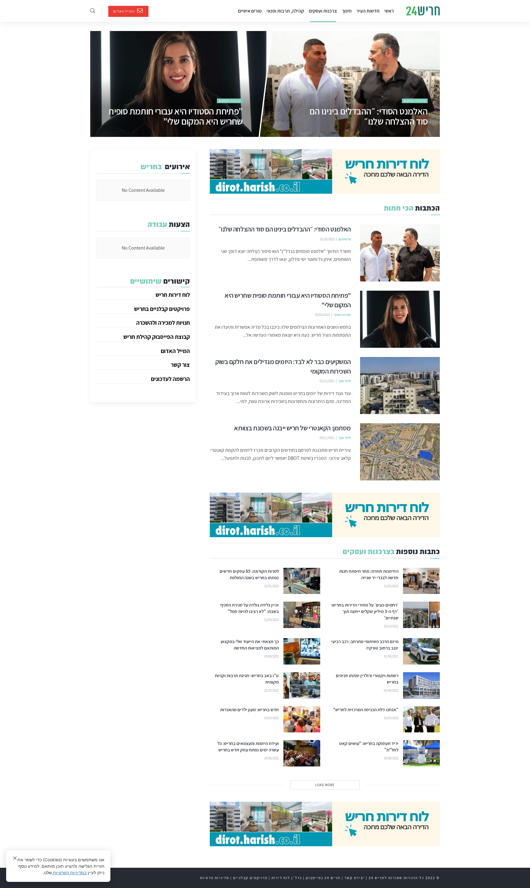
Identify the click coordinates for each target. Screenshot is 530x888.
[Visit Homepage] (423, 11)
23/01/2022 (271, 586)
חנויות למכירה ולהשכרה (163, 322)
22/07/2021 (271, 690)
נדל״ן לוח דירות (286, 877)
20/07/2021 (391, 718)
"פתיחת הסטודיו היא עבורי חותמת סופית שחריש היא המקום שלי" (175, 116)
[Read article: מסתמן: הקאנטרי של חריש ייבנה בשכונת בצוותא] (400, 451)
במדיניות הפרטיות (69, 872)
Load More (325, 785)
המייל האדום (124, 11)
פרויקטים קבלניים (250, 877)
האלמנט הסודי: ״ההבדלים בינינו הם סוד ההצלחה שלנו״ (368, 116)
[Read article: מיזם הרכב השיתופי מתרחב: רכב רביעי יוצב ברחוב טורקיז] (421, 651)
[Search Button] (92, 11)
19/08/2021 (271, 656)
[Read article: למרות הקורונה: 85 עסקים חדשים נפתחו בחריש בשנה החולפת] (301, 581)
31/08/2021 (391, 656)
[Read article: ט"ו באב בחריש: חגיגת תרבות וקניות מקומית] (301, 685)
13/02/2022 (391, 586)
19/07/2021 (271, 718)
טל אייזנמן (345, 239)
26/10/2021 (391, 626)
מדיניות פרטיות (214, 877)
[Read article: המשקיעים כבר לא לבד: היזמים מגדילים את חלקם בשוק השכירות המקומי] (400, 385)
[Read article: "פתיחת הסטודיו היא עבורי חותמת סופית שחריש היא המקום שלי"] (400, 319)
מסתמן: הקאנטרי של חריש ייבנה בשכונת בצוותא (292, 428)
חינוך (346, 11)
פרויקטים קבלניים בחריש (162, 308)
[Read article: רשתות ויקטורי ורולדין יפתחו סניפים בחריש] (421, 685)
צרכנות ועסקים (323, 11)
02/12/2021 (327, 381)
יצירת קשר (354, 877)
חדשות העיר (367, 11)
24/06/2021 (391, 758)
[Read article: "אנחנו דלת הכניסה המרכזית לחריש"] (421, 719)
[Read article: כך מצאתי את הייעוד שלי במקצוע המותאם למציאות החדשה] (301, 651)
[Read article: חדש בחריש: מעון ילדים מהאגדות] (301, 719)
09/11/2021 (327, 438)
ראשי (389, 11)
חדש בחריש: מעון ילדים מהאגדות (249, 709)
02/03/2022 (235, 134)
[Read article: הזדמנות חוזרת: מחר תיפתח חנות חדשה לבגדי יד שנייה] (421, 581)
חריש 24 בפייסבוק (323, 877)
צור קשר (180, 364)
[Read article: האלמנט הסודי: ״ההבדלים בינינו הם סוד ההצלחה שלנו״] (400, 252)
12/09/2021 (271, 620)
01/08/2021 (391, 690)
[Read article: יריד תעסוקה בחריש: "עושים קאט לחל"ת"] (421, 753)
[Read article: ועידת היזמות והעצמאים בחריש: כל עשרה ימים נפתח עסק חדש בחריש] (301, 753)
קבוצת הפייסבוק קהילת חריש (156, 336)
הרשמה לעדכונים (170, 378)
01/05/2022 (420, 134)
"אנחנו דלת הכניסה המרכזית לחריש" (365, 709)
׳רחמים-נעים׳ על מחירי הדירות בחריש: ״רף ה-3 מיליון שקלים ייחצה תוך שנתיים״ (364, 611)
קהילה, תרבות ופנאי (285, 11)
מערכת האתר (342, 314)
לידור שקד (344, 381)
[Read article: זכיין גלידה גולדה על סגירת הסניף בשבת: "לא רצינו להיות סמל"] (301, 615)
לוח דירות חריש (173, 294)
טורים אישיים (250, 11)
